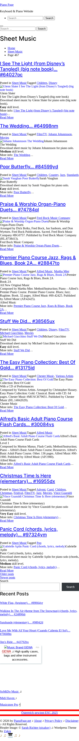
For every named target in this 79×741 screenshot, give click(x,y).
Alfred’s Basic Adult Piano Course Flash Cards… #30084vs (36, 421)
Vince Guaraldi (62, 493)
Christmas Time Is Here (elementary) (36, 517)
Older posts (7, 574)
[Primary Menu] (1, 26)
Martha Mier (61, 271)
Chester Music (45, 376)
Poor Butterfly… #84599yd (29, 166)
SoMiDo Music (10, 691)
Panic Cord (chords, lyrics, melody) (35, 567)
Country (53, 175)
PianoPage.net (22, 720)
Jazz (62, 175)
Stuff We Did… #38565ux (27, 321)
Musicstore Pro (9, 704)
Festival (18, 493)
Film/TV (42, 134)
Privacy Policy (53, 720)
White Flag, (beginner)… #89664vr (21, 602)
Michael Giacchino (11, 333)
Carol (50, 489)
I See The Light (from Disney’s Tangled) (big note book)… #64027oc (32, 69)
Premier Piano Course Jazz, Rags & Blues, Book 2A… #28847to (38, 260)
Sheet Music (19, 83)
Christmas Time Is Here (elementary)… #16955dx (27, 478)
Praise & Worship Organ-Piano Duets (36, 245)
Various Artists (64, 376)
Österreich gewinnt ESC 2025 (39, 712)
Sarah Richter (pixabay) (36, 727)
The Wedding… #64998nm (29, 126)
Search (4, 581)
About (38, 720)
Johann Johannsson (60, 134)
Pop (39, 543)
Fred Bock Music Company (53, 218)
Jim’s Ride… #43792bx (14, 642)
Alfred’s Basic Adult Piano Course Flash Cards (41, 463)
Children (42, 83)
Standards (73, 175)
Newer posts (7, 577)
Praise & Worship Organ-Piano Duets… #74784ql (33, 206)
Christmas (6, 493)
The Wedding (22, 155)
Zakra (7, 731)
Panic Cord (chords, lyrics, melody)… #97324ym (29, 531)
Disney (53, 83)
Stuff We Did (22, 350)
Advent (40, 489)
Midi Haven (7, 698)
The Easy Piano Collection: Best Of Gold (39, 407)
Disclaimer (71, 720)
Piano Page (7, 4)
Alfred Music (44, 271)
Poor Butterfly (22, 192)
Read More (7, 117)
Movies (4, 137)
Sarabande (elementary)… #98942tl (21, 622)
